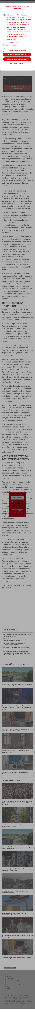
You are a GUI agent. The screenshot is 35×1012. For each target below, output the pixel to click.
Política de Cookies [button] (13, 42)
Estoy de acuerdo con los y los (17, 504)
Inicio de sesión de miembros (17, 59)
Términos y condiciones (18, 504)
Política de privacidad (17, 507)
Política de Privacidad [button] (10, 45)
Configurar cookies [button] (17, 63)
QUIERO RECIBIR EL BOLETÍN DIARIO (17, 511)
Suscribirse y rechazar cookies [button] (17, 54)
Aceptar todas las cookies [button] (17, 50)
